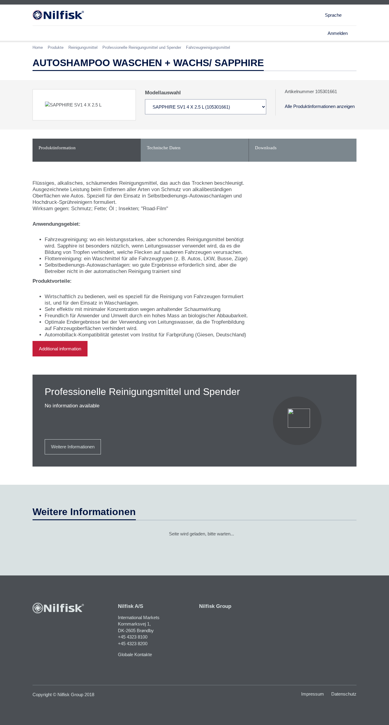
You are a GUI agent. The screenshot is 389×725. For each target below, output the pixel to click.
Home (38, 47)
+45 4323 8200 (132, 643)
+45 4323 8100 (132, 636)
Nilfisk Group (215, 606)
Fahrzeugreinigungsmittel (208, 47)
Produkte (56, 47)
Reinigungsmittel (83, 47)
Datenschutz (343, 693)
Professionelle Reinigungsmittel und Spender (141, 47)
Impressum (312, 693)
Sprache (333, 15)
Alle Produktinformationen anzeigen (320, 106)
